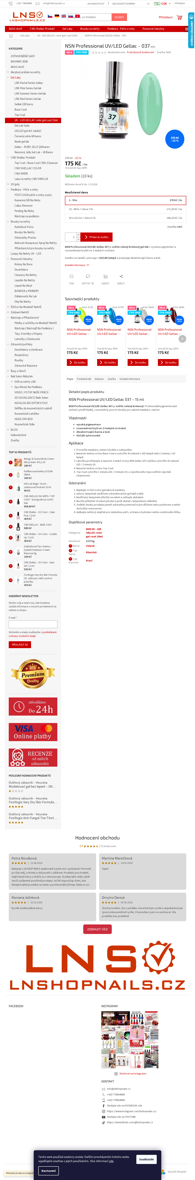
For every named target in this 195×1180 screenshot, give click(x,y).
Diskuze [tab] (99, 379)
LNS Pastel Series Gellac (28, 83)
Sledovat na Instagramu (132, 1074)
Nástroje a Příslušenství (25, 318)
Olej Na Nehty (22, 302)
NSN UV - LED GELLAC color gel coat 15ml (94, 533)
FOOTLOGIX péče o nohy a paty (33, 195)
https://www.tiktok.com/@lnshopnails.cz (130, 1122)
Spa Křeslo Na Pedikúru (28, 387)
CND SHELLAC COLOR (27, 168)
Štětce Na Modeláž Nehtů (26, 307)
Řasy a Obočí (18, 371)
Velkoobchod (18, 435)
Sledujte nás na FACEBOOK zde (124, 1106)
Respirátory (21, 355)
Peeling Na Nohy (24, 211)
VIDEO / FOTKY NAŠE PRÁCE (31, 392)
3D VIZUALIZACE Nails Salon (31, 398)
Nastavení (49, 1171)
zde (111, 1161)
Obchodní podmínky (123, 4)
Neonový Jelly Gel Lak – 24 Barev (33, 152)
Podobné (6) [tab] (84, 379)
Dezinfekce (21, 270)
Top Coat (19, 115)
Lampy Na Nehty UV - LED (26, 254)
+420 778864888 (116, 1095)
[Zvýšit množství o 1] (78, 235)
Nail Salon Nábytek (22, 376)
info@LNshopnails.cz (118, 1089)
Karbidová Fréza (24, 227)
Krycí (89, 561)
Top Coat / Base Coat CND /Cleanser (36, 163)
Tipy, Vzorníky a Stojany (28, 334)
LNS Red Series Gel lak (27, 99)
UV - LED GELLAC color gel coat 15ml (36, 120)
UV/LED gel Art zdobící (27, 131)
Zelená (90, 546)
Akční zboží (17, 67)
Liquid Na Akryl (23, 286)
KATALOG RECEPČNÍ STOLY (31, 403)
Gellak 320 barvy (23, 104)
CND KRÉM (21, 174)
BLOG (14, 430)
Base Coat (20, 110)
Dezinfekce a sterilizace (28, 350)
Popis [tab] (70, 379)
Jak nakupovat (96, 4)
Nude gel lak (21, 142)
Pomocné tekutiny (22, 259)
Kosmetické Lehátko (26, 414)
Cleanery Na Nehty (25, 275)
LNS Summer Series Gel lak (30, 94)
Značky (15, 440)
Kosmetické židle (24, 424)
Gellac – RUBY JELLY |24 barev (32, 147)
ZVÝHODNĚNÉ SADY (23, 56)
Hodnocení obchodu (97, 837)
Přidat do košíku (99, 237)
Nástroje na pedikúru (26, 216)
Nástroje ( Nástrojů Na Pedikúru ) (34, 328)
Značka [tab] (112, 379)
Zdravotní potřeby (21, 344)
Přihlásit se (20, 644)
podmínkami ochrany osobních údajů (33, 634)
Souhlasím (146, 1159)
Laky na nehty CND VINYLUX (31, 179)
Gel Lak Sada (21, 126)
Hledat (119, 17)
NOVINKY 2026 (19, 62)
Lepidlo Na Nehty (24, 280)
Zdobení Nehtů (20, 312)
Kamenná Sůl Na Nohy (27, 200)
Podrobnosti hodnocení (140, 52)
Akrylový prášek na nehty (25, 72)
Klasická (91, 552)
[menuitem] (15, 29)
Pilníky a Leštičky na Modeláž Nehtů (35, 323)
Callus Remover (23, 206)
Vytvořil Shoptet (177, 1172)
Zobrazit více (97, 929)
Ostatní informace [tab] (130, 379)
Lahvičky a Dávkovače (27, 339)
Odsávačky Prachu (25, 238)
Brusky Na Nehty (24, 232)
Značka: (164, 52)
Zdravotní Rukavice (25, 366)
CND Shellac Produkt (23, 158)
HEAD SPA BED (23, 419)
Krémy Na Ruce (23, 264)
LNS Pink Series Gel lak (27, 88)
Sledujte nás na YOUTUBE (121, 1117)
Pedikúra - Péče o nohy (24, 190)
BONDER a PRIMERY (26, 291)
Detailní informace (75, 265)
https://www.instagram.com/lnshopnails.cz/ (132, 1111)
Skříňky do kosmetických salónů (33, 408)
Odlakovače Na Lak (25, 296)
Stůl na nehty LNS (25, 382)
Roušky (18, 360)
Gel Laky (16, 78)
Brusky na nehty (20, 222)
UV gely (15, 184)
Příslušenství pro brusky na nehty (34, 248)
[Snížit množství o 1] (78, 239)
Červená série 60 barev (27, 136)
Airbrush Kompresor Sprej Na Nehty (35, 243)
